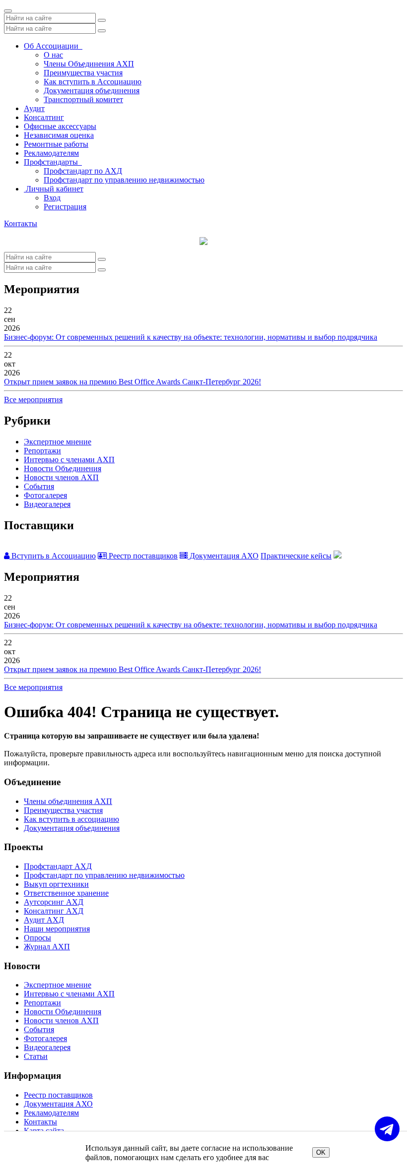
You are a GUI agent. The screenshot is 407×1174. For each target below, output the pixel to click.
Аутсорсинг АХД (53, 902)
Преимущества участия (83, 72)
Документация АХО (223, 556)
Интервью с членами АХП (69, 459)
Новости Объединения (62, 468)
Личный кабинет (53, 189)
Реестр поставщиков (142, 556)
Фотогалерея (45, 495)
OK (321, 1152)
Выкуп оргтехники (56, 884)
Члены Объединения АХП (89, 64)
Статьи (36, 1056)
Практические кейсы (296, 556)
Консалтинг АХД (53, 911)
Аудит (34, 108)
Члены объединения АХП (68, 801)
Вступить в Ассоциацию (52, 556)
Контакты (20, 223)
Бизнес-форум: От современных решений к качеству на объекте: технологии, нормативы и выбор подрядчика (190, 337)
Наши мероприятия (57, 929)
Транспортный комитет (83, 99)
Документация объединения (91, 90)
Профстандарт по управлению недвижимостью (124, 180)
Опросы (37, 937)
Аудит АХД (44, 920)
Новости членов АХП (61, 477)
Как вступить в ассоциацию (71, 819)
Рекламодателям (51, 153)
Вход (52, 197)
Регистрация (65, 206)
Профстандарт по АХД (83, 171)
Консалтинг (44, 117)
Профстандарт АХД (58, 866)
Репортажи (42, 450)
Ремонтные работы (56, 144)
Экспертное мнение (57, 441)
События (39, 486)
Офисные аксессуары (60, 126)
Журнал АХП (47, 946)
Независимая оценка (59, 135)
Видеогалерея (47, 504)
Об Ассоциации (53, 46)
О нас (53, 55)
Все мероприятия (33, 399)
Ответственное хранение (66, 893)
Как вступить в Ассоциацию (92, 81)
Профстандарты (53, 162)
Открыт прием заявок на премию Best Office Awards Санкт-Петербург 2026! (132, 381)
